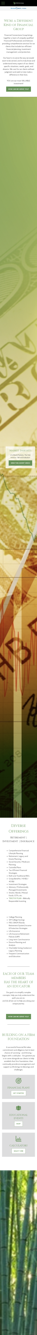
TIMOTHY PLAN (15, 898)
